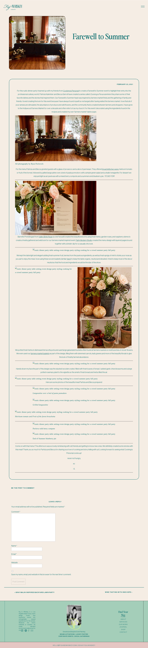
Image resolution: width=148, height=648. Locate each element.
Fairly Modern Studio (84, 240)
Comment (15, 512)
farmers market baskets (40, 353)
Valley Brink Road (45, 236)
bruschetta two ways (110, 169)
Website (14, 562)
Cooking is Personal (71, 91)
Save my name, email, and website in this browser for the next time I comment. (41, 574)
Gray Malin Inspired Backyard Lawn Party (35, 592)
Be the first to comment (22, 488)
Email (14, 554)
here (68, 259)
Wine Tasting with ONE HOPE (118, 592)
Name (14, 546)
